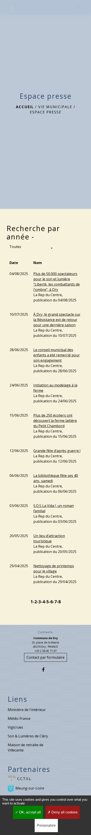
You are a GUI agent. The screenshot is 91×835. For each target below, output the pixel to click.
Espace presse (45, 112)
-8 (59, 602)
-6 (51, 602)
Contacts (45, 632)
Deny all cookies (64, 812)
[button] (31, 248)
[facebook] (45, 669)
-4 (43, 602)
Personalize (46, 825)
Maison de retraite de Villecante (25, 747)
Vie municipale (55, 106)
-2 (35, 602)
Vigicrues (15, 727)
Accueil (25, 106)
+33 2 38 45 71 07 (46, 651)
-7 (55, 602)
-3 (39, 602)
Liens (17, 699)
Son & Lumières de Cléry (28, 736)
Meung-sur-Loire (29, 788)
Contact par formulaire (45, 657)
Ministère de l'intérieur (27, 709)
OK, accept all (29, 812)
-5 (47, 602)
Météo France (19, 718)
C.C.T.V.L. (24, 778)
